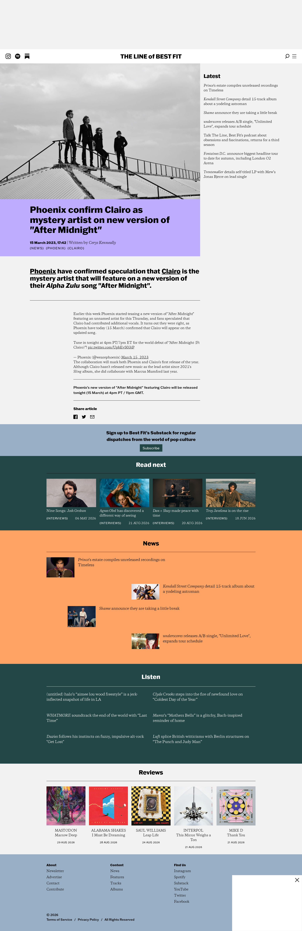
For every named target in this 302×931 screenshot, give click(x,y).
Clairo (171, 271)
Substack (181, 883)
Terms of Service (59, 919)
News (36, 248)
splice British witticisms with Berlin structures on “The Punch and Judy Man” (201, 739)
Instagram (182, 871)
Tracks (115, 883)
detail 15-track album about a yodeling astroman (240, 101)
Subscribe (151, 448)
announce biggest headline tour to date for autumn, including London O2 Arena (241, 158)
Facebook (181, 901)
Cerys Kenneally (102, 242)
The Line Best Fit (151, 56)
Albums (116, 889)
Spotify (179, 877)
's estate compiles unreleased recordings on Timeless (241, 88)
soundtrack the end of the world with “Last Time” (96, 718)
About (51, 865)
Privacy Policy (88, 919)
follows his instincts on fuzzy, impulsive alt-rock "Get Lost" (95, 739)
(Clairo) (76, 248)
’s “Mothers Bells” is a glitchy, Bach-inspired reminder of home (197, 718)
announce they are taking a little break (240, 113)
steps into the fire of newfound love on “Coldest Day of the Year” (198, 697)
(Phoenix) (56, 248)
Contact (52, 883)
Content (117, 865)
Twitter (180, 895)
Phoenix (43, 271)
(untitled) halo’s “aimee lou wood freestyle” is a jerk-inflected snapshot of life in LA (92, 697)
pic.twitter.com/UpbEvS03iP (111, 347)
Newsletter (55, 871)
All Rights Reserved (119, 919)
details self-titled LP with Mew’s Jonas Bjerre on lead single (240, 174)
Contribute (55, 889)
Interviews (57, 518)
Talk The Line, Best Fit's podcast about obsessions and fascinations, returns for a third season (241, 140)
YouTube (181, 889)
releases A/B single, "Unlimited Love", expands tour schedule (238, 124)
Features (117, 877)
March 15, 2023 (135, 357)
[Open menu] (294, 56)
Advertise (54, 877)
